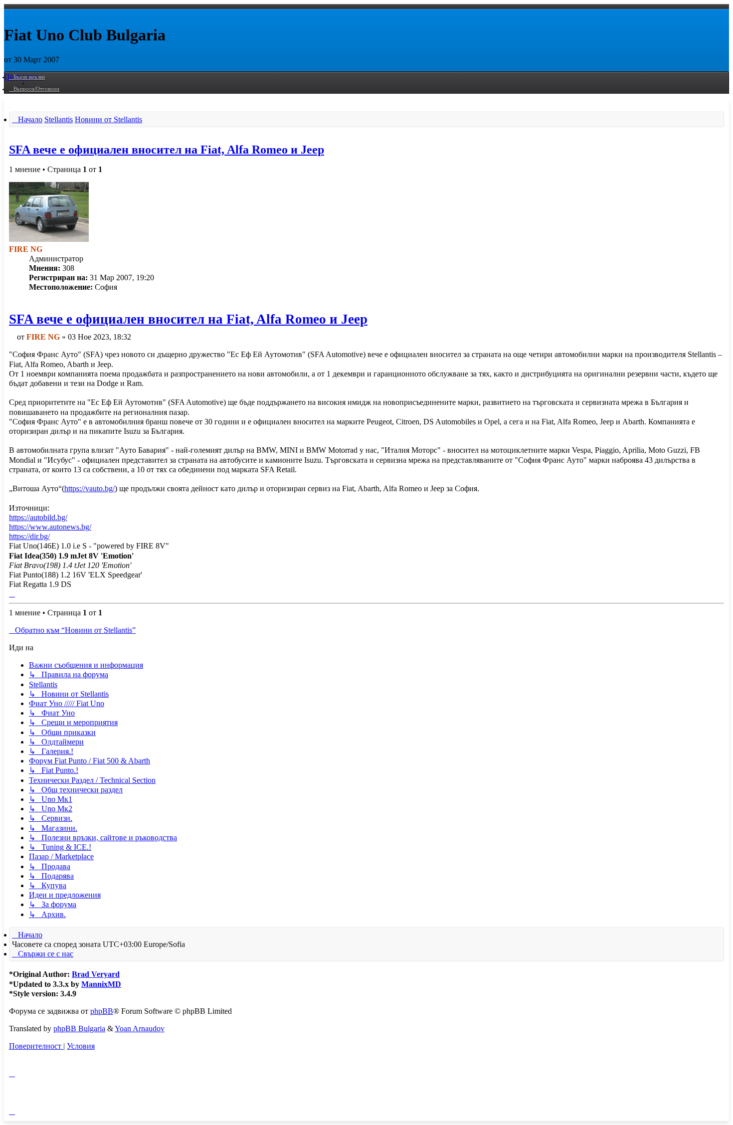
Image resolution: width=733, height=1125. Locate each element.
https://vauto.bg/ (89, 488)
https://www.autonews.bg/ (50, 527)
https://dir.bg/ (29, 536)
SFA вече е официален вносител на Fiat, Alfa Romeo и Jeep (166, 149)
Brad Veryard (96, 974)
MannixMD (101, 984)
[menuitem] (34, 89)
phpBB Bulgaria (79, 1028)
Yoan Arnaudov (140, 1028)
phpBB (101, 1011)
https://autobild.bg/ (38, 517)
